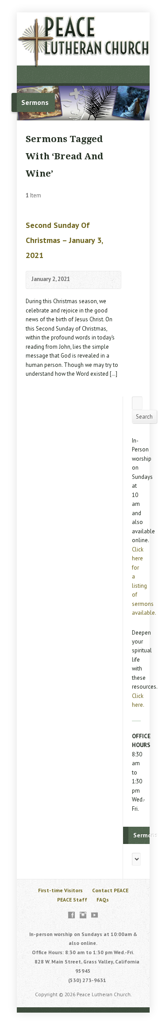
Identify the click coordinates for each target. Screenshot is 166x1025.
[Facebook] (71, 915)
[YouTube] (94, 915)
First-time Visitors (60, 890)
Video (83, 280)
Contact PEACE (110, 890)
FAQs (103, 899)
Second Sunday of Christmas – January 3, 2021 (64, 240)
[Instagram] (83, 915)
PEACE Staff (72, 899)
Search (144, 416)
